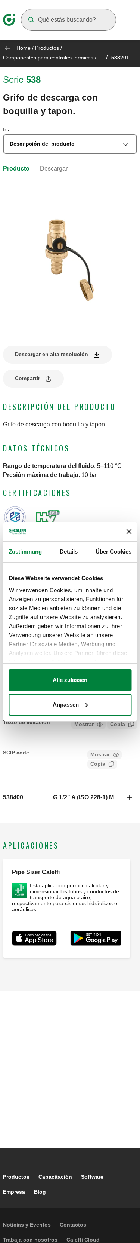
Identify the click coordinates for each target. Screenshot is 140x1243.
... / (104, 57)
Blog (40, 1192)
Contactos (73, 1225)
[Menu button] (130, 20)
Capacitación (55, 1177)
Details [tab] (69, 551)
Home (23, 48)
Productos (47, 48)
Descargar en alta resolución (51, 354)
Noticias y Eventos (27, 1225)
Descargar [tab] (54, 168)
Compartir (27, 378)
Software (92, 1177)
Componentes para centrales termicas (48, 58)
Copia (117, 724)
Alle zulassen (70, 680)
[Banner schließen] (128, 531)
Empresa (14, 1192)
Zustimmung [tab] (25, 551)
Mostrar (84, 724)
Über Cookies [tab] (113, 551)
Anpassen (66, 704)
